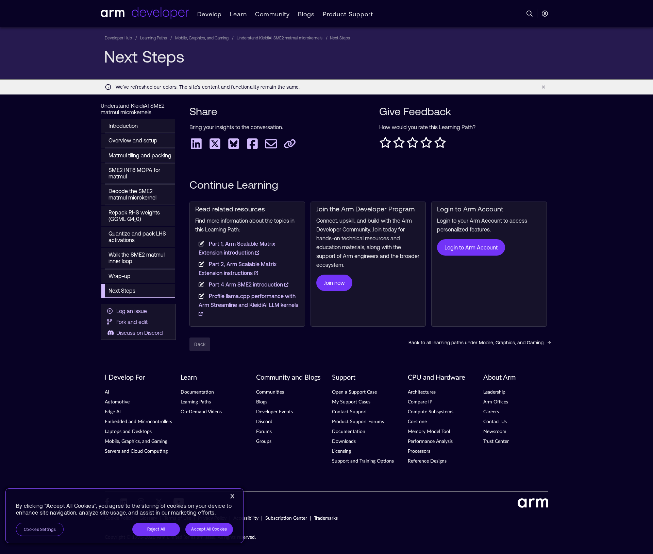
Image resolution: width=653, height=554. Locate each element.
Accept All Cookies (209, 529)
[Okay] (412, 144)
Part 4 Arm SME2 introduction (246, 284)
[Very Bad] (385, 144)
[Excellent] (440, 144)
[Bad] (399, 144)
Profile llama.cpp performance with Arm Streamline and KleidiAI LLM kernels (248, 300)
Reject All (156, 529)
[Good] (426, 144)
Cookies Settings (40, 529)
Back (199, 344)
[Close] (232, 496)
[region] (124, 515)
